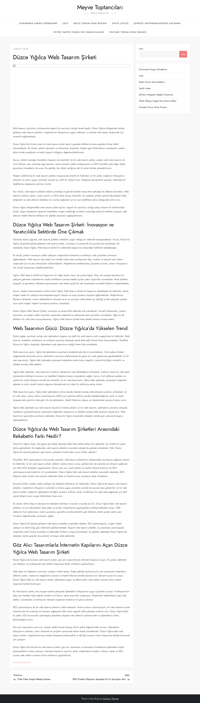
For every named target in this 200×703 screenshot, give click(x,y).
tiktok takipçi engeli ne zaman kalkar (78, 32)
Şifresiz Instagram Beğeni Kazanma (157, 23)
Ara (141, 48)
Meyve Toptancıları (100, 7)
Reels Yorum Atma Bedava (90, 23)
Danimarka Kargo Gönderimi (38, 23)
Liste (65, 23)
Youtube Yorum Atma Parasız (128, 32)
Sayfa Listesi (120, 23)
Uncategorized (22, 663)
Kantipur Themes (111, 698)
